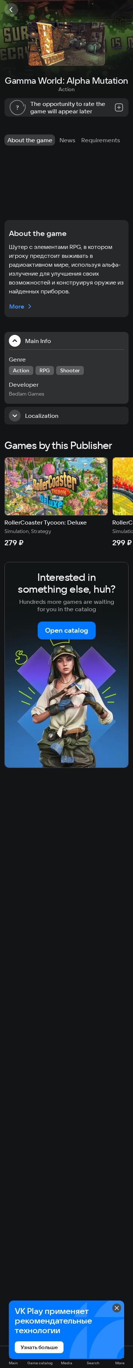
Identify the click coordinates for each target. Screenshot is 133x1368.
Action (66, 89)
